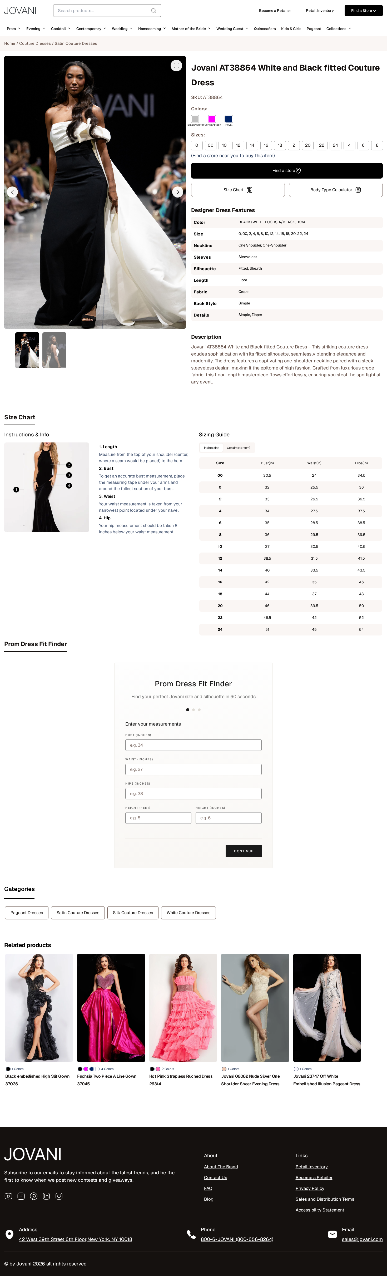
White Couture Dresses (188, 912)
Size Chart (234, 190)
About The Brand (221, 1167)
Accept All (103, 1254)
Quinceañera (265, 28)
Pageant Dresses (27, 912)
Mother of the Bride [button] (189, 28)
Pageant (314, 28)
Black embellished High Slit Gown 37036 (37, 1080)
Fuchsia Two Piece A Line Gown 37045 (107, 1080)
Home (9, 43)
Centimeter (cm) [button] (238, 448)
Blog (209, 1199)
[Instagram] (59, 1196)
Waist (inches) (139, 759)
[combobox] (107, 10)
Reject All (68, 1254)
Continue (243, 851)
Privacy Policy (310, 1188)
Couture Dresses (35, 43)
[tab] (193, 417)
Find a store (283, 170)
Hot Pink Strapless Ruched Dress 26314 (181, 1080)
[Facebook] (21, 1196)
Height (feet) (138, 808)
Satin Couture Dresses (76, 43)
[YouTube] (8, 1196)
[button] (12, 192)
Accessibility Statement (320, 1210)
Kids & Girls (291, 28)
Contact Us (215, 1177)
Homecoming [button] (149, 28)
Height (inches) (210, 808)
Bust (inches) (138, 735)
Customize (34, 1254)
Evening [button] (33, 28)
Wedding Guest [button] (230, 28)
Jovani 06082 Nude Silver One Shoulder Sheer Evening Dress (250, 1080)
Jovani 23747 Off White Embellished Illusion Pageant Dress (326, 1080)
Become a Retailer (314, 1177)
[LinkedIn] (46, 1196)
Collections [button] (336, 28)
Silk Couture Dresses (133, 912)
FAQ (208, 1188)
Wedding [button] (120, 28)
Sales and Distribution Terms (325, 1199)
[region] (68, 1237)
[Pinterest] (33, 1196)
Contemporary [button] (88, 28)
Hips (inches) (137, 783)
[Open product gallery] (176, 65)
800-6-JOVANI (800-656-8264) (237, 1239)
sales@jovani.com (362, 1239)
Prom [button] (11, 28)
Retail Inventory (312, 1167)
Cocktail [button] (58, 28)
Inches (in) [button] (211, 448)
